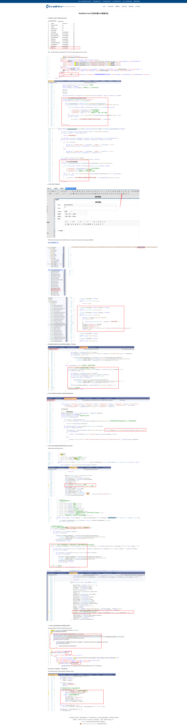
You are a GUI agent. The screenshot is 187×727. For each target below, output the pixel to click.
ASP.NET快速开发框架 (103, 717)
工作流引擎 (110, 6)
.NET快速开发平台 (116, 1)
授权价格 (131, 6)
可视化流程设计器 (97, 1)
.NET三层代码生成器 (127, 1)
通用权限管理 (137, 1)
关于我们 (137, 6)
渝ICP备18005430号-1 (102, 723)
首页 (104, 6)
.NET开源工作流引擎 (73, 717)
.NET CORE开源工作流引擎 (84, 1)
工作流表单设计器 (106, 1)
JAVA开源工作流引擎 (113, 717)
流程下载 (124, 6)
